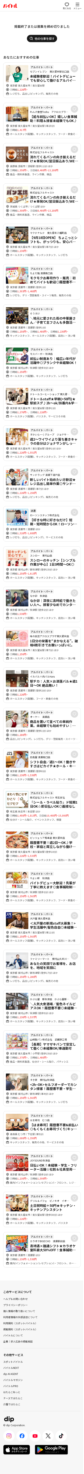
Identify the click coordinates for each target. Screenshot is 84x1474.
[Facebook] (22, 1436)
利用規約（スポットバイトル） (20, 1323)
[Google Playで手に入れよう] (51, 1450)
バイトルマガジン (13, 1380)
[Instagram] (9, 1436)
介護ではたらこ (11, 1404)
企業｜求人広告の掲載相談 (18, 1341)
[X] (48, 1436)
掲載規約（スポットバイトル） (20, 1329)
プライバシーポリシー (15, 1305)
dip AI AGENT (10, 1374)
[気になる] (74, 68)
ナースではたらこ (13, 1398)
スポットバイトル (13, 1361)
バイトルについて (13, 1335)
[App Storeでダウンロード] (16, 1450)
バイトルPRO (10, 1386)
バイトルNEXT (11, 1367)
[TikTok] (61, 1436)
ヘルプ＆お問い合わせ (15, 1299)
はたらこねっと (11, 1392)
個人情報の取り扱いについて (19, 1311)
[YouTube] (35, 1436)
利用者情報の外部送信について (20, 1317)
